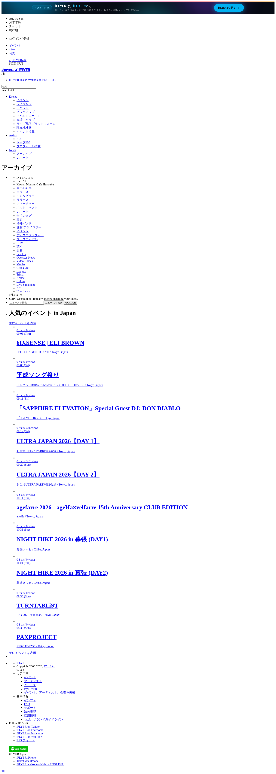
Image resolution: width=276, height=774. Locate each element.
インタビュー (26, 195)
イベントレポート (29, 115)
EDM (20, 243)
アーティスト (33, 681)
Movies (21, 264)
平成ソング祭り (38, 374)
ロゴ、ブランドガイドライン (43, 719)
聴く (20, 246)
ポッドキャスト (27, 207)
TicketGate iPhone (27, 761)
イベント (15, 45)
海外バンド (24, 223)
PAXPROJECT (37, 637)
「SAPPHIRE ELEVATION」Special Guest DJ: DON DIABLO (99, 408)
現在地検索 (24, 127)
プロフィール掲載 (29, 146)
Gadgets (21, 271)
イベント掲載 (26, 131)
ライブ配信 (24, 104)
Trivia (20, 274)
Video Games (25, 261)
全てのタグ (24, 215)
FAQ (27, 704)
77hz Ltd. (49, 666)
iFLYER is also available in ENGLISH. (32, 79)
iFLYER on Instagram (30, 733)
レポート (23, 157)
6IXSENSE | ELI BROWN (50, 342)
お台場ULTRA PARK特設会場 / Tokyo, (46, 451)
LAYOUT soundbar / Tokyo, (38, 614)
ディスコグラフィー (30, 235)
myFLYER (15, 60)
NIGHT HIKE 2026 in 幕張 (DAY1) (62, 539)
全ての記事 (24, 188)
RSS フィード (26, 740)
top (3, 770)
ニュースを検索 (53, 302)
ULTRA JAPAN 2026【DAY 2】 (58, 474)
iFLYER (22, 663)
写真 (12, 53)
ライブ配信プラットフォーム (36, 123)
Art (18, 288)
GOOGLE (70, 302)
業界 (20, 219)
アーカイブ (24, 153)
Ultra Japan (23, 291)
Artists (13, 135)
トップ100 (23, 142)
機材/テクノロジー (29, 227)
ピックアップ (26, 112)
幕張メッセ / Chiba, (33, 549)
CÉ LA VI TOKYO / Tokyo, (38, 418)
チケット (23, 108)
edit (24, 60)
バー (12, 49)
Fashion (21, 254)
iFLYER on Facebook (30, 730)
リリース (23, 199)
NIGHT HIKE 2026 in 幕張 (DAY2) (62, 572)
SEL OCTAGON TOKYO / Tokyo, (42, 352)
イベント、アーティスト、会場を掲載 (49, 692)
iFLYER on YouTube (29, 736)
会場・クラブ (26, 119)
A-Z (19, 138)
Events (13, 96)
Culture (21, 281)
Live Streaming (26, 284)
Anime (21, 277)
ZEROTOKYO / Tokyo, (35, 646)
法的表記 (30, 711)
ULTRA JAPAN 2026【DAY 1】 (58, 441)
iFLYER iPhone (26, 757)
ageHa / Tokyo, (30, 516)
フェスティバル (27, 239)
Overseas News (26, 257)
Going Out (23, 267)
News (12, 150)
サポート (30, 707)
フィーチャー (26, 203)
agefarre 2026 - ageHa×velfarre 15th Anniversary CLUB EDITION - (104, 507)
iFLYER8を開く (229, 8)
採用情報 (30, 715)
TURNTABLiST (37, 605)
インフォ (30, 700)
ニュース (23, 192)
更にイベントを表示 (22, 323)
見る (20, 250)
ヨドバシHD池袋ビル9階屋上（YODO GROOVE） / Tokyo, (60, 385)
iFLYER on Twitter (28, 726)
